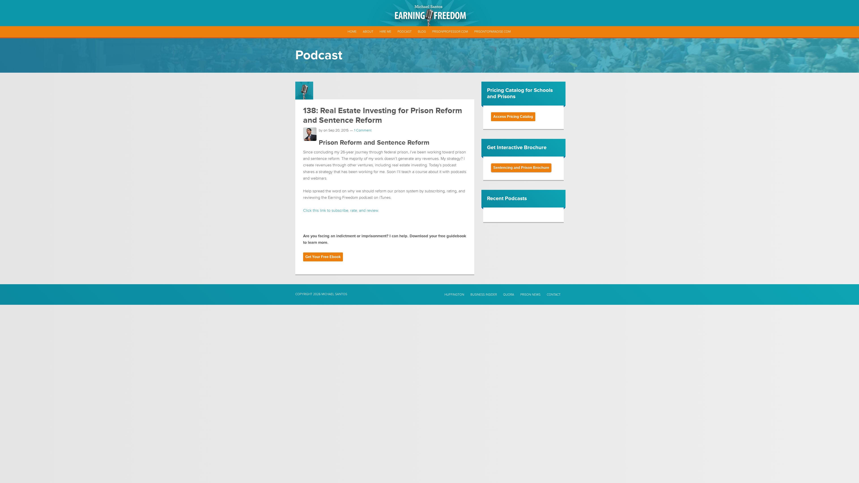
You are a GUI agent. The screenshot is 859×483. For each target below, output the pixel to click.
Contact (554, 294)
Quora (508, 294)
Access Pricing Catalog (513, 117)
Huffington (454, 294)
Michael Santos (334, 294)
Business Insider (483, 294)
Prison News (530, 294)
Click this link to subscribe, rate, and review (340, 210)
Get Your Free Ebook (323, 257)
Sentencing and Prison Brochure (521, 167)
